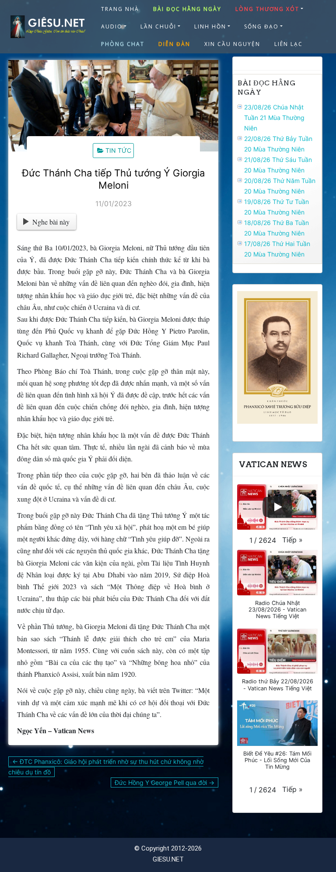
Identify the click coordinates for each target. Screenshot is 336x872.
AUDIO (111, 26)
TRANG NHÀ (120, 9)
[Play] (277, 506)
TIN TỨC (118, 150)
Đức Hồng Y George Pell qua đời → (164, 782)
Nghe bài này (51, 221)
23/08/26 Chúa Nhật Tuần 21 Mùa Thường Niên (274, 117)
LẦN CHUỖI (158, 26)
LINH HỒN (210, 26)
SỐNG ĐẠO (261, 26)
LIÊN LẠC (288, 44)
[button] (292, 539)
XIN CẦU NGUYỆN (232, 44)
